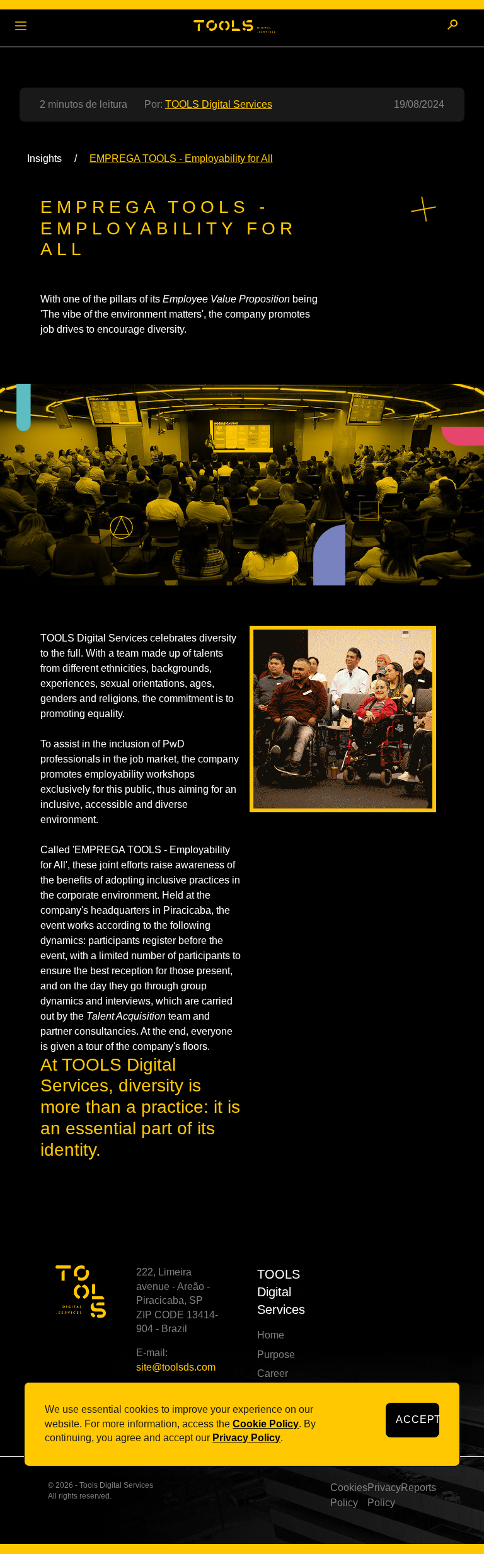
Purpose (276, 1354)
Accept (417, 1419)
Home (270, 1335)
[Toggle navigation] (21, 24)
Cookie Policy (266, 1424)
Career (272, 1373)
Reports (418, 1487)
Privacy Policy (246, 1437)
